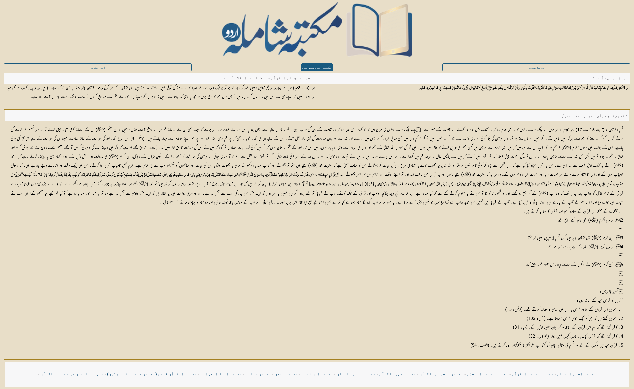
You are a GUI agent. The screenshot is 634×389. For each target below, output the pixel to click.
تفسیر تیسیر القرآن (533, 374)
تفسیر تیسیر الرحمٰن (487, 374)
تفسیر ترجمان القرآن (441, 374)
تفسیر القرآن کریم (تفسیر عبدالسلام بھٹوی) (152, 374)
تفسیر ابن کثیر (317, 374)
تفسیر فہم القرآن (397, 374)
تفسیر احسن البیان (576, 374)
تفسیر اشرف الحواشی (221, 374)
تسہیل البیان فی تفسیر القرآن (72, 374)
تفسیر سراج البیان (356, 374)
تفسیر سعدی (286, 374)
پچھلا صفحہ (536, 67)
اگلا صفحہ (97, 67)
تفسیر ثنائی (258, 374)
